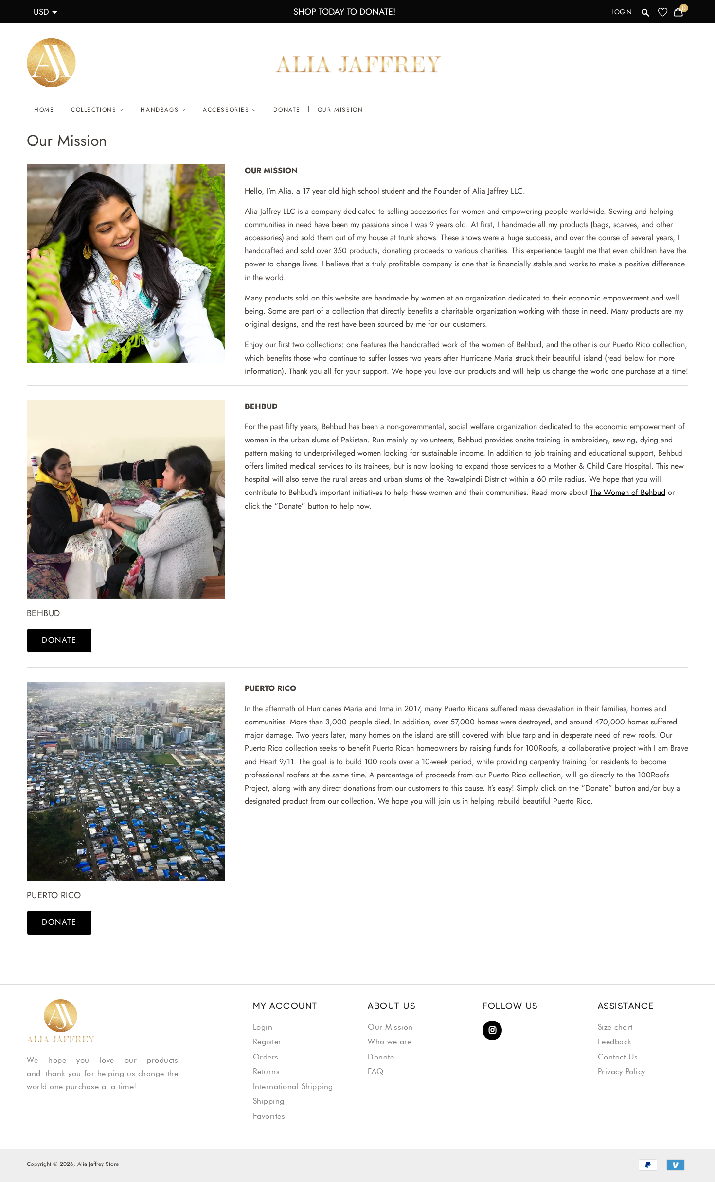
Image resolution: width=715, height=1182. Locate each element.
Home (44, 110)
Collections (95, 110)
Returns (266, 1071)
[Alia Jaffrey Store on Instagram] (492, 1031)
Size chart (615, 1027)
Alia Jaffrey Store (98, 1164)
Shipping (269, 1101)
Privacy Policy (621, 1071)
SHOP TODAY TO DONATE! (344, 11)
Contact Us (618, 1056)
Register (267, 1041)
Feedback (615, 1041)
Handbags (161, 110)
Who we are (389, 1041)
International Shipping (293, 1086)
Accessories (227, 110)
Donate (287, 110)
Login (621, 12)
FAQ (376, 1071)
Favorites (269, 1116)
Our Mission (340, 110)
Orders (266, 1056)
